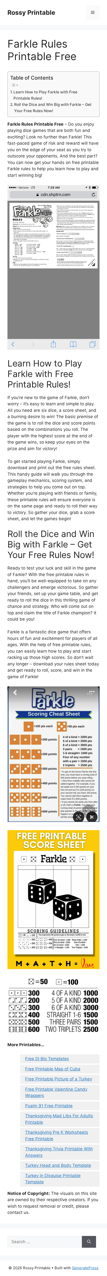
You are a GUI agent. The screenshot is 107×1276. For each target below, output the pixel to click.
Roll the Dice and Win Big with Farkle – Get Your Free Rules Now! (53, 107)
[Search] (89, 1242)
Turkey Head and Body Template (58, 1165)
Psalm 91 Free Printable (49, 1105)
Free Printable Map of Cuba (52, 1068)
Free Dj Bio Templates (47, 1058)
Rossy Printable (31, 12)
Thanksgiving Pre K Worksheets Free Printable (56, 1135)
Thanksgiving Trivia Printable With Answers (59, 1152)
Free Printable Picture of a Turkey (58, 1078)
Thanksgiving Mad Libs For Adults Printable (59, 1119)
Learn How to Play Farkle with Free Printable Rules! (45, 95)
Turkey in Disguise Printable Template (53, 1179)
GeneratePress (85, 1267)
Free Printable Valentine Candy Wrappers (56, 1092)
